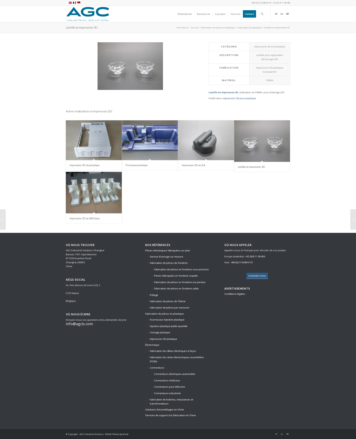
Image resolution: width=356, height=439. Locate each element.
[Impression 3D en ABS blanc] (94, 192)
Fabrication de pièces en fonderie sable (176, 288)
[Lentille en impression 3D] (262, 141)
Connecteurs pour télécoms (169, 386)
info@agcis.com (79, 323)
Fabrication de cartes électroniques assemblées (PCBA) (177, 359)
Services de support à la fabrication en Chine (170, 415)
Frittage (154, 295)
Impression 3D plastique (163, 339)
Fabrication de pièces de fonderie (169, 263)
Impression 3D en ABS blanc (85, 218)
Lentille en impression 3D (82, 27)
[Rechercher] (262, 14)
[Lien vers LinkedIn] (282, 13)
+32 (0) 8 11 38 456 (281, 2)
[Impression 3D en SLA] (206, 140)
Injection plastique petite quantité (168, 326)
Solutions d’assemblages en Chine (164, 409)
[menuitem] (184, 14)
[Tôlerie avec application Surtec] (353, 219)
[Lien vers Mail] (276, 13)
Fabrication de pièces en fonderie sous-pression (181, 269)
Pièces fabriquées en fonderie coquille (176, 275)
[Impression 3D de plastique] (94, 140)
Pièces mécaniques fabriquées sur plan (167, 250)
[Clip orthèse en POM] (3, 219)
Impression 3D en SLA (193, 165)
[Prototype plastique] (150, 140)
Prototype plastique (137, 165)
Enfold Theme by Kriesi (116, 434)
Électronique (152, 344)
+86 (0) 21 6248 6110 (261, 2)
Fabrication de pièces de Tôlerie (168, 301)
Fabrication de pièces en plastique (164, 313)
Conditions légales (234, 294)
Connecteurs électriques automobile (174, 374)
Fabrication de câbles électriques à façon (173, 351)
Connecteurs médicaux (167, 380)
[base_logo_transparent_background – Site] (88, 14)
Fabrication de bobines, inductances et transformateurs (171, 401)
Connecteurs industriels (167, 393)
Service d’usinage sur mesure (166, 256)
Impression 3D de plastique (84, 165)
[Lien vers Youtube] (287, 13)
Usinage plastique (160, 332)
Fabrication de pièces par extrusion (169, 307)
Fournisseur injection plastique (167, 319)
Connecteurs (157, 367)
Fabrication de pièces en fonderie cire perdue (179, 282)
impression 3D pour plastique (239, 98)
